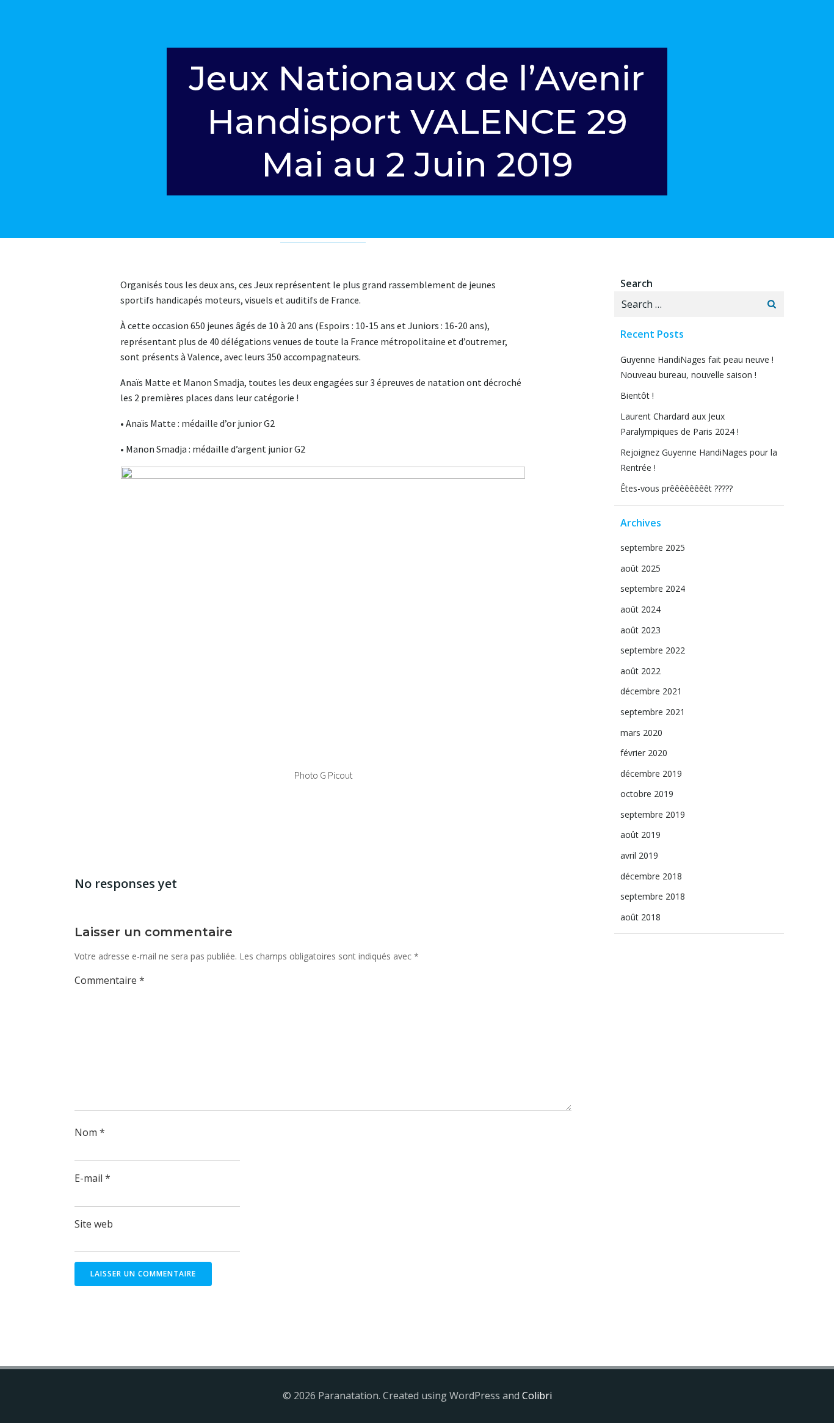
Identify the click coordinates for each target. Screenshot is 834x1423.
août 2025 (640, 568)
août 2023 (640, 630)
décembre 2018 (651, 876)
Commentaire (109, 980)
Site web (93, 1224)
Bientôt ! (637, 395)
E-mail (92, 1178)
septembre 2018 (652, 896)
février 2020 (643, 753)
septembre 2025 (652, 547)
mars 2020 (641, 732)
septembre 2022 (652, 650)
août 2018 (640, 917)
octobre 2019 (646, 793)
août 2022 (640, 671)
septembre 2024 (652, 588)
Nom (89, 1132)
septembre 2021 (652, 712)
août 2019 (640, 834)
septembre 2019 (652, 814)
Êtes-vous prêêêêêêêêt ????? (676, 488)
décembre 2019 (651, 773)
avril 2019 (639, 855)
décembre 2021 (651, 691)
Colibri (537, 1395)
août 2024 (640, 609)
